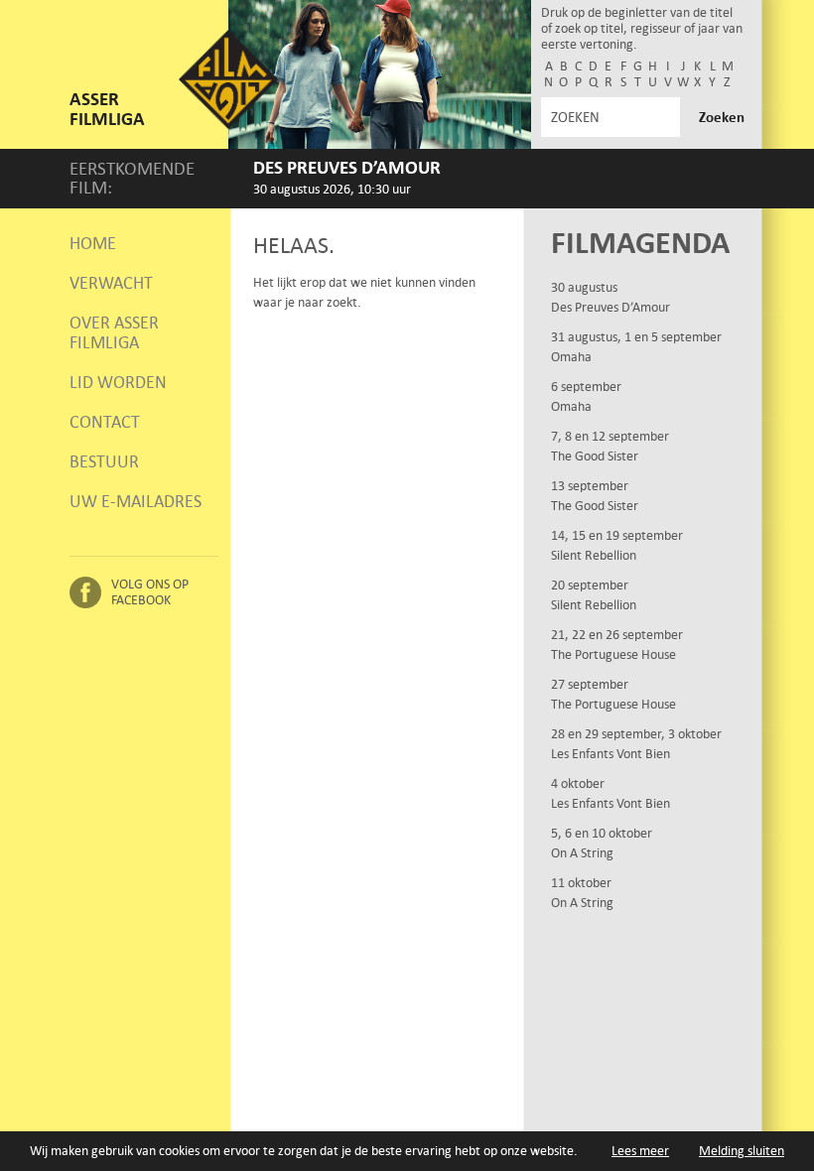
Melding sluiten (741, 1150)
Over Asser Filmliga (114, 332)
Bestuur (104, 461)
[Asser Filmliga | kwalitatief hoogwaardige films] (228, 124)
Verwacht (111, 283)
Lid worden (118, 382)
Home (92, 243)
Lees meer (640, 1150)
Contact (104, 422)
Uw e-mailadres (135, 501)
